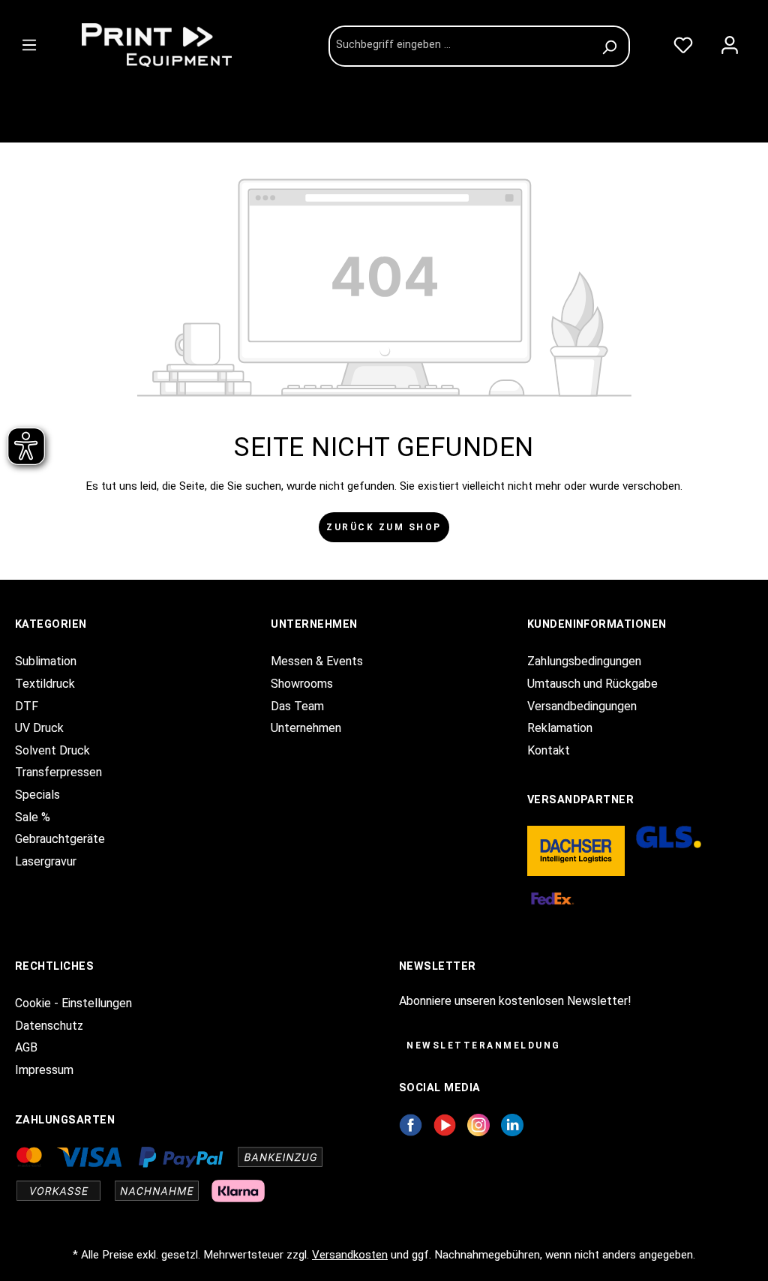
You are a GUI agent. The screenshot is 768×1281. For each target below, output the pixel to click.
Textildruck (45, 683)
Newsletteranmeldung (483, 1045)
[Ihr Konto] (729, 42)
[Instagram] (478, 1124)
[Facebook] (410, 1124)
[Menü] (29, 42)
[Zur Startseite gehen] (186, 45)
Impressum (44, 1070)
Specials (37, 795)
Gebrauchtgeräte (60, 839)
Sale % (32, 817)
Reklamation (559, 728)
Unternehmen (306, 728)
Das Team (297, 706)
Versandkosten (350, 1255)
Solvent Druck (52, 750)
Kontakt (548, 750)
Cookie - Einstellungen (73, 1003)
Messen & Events (317, 661)
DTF (26, 706)
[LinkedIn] (512, 1124)
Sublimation (45, 661)
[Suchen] (611, 46)
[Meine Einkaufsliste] (683, 42)
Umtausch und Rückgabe (592, 683)
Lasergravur (45, 861)
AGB (26, 1047)
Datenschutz (49, 1025)
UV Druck (39, 728)
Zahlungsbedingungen (584, 661)
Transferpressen (58, 772)
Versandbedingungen (582, 706)
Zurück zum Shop (384, 527)
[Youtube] (445, 1124)
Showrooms (302, 683)
